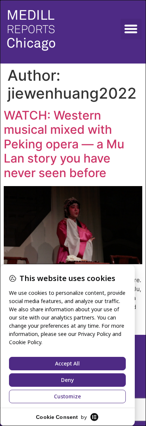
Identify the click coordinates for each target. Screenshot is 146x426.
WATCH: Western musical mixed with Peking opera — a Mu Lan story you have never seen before (64, 144)
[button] (131, 29)
